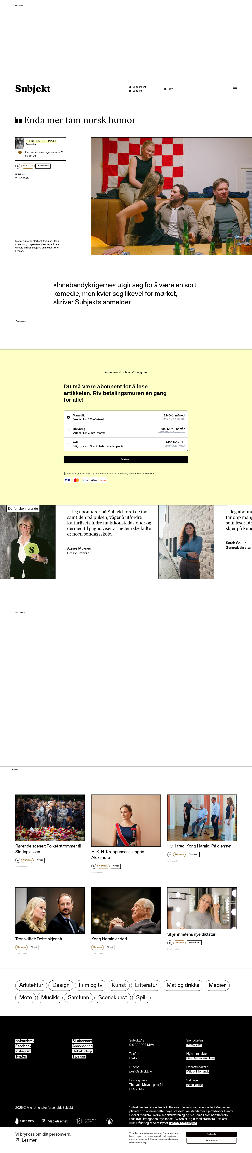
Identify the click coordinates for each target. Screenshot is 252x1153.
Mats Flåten (194, 1085)
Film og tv (28, 166)
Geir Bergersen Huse (200, 1058)
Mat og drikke (183, 985)
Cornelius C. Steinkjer (41, 141)
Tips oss (79, 1056)
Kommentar (194, 942)
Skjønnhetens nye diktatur (191, 934)
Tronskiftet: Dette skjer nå (38, 939)
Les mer (29, 1140)
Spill (141, 998)
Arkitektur (31, 985)
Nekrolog (193, 854)
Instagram (23, 1051)
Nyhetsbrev (24, 1041)
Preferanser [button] (212, 1141)
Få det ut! (30, 156)
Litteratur (146, 985)
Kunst (119, 985)
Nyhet (40, 860)
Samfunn (27, 860)
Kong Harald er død (109, 939)
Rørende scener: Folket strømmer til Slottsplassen (48, 849)
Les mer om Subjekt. (183, 1123)
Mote (25, 998)
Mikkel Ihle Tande (197, 1071)
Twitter (21, 1056)
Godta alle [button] (211, 1134)
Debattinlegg (82, 1051)
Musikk (50, 998)
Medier (217, 985)
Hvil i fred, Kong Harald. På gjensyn (199, 846)
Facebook (23, 1046)
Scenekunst (112, 998)
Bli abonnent (82, 1041)
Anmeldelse (43, 166)
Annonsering (82, 1046)
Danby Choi (194, 1045)
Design (61, 985)
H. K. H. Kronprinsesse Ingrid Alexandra (117, 855)
